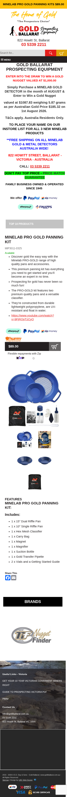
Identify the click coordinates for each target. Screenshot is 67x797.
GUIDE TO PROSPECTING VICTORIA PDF (24, 692)
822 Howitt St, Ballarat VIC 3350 (18, 721)
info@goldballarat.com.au (15, 713)
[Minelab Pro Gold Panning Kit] (34, 398)
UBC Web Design (26, 780)
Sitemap (5, 780)
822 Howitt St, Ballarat (33, 40)
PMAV (5, 698)
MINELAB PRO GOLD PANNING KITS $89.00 (33, 4)
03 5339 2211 (33, 44)
